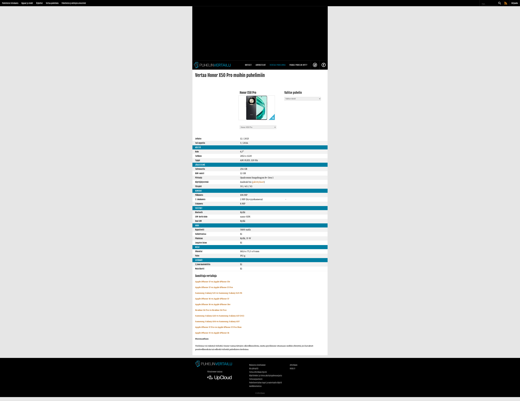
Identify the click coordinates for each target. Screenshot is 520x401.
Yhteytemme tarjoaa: (214, 372)
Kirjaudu (514, 3)
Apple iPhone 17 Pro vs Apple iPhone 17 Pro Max (218, 327)
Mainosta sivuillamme (257, 365)
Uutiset (248, 65)
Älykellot (39, 3)
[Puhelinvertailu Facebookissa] (324, 65)
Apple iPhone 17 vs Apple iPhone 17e (212, 281)
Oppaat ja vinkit (27, 3)
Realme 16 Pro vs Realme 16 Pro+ (211, 310)
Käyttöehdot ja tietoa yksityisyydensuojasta (265, 375)
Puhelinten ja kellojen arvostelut (74, 3)
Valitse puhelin (293, 92)
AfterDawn (293, 365)
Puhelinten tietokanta (10, 3)
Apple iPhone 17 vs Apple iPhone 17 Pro (214, 287)
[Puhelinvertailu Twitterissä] (315, 65)
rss (506, 3)
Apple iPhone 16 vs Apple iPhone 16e (212, 304)
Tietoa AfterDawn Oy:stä (258, 372)
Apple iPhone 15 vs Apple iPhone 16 (212, 333)
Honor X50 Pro (248, 92)
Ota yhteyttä (253, 368)
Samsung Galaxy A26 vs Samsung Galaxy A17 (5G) (219, 316)
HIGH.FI (292, 368)
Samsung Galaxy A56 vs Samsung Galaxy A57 (217, 321)
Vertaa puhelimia (52, 3)
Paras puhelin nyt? (298, 65)
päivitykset (258, 182)
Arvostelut (261, 65)
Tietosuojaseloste (255, 379)
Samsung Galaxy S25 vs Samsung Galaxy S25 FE (218, 293)
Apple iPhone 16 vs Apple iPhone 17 (212, 298)
